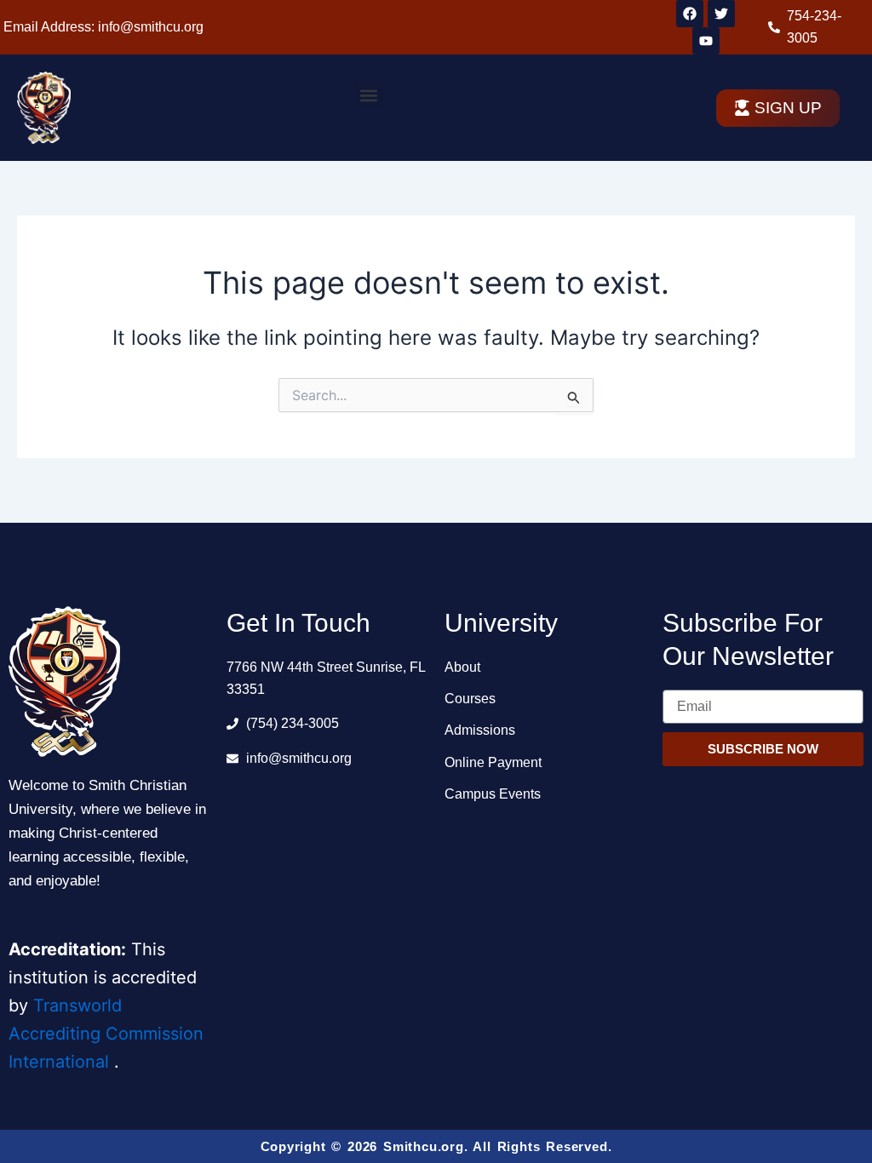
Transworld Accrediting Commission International (106, 1033)
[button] (369, 95)
